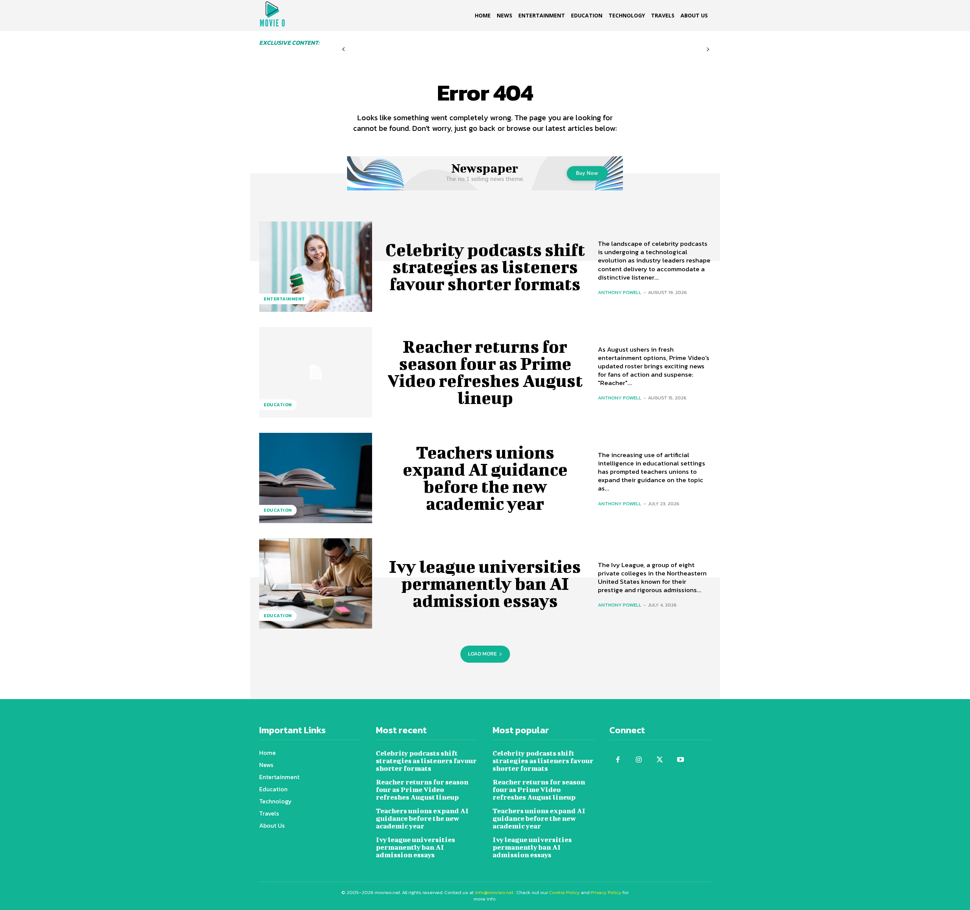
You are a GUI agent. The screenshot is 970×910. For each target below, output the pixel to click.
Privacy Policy (606, 892)
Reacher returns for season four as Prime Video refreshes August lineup (485, 371)
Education (278, 404)
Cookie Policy (564, 892)
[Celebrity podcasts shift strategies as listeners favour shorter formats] (315, 267)
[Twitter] (659, 760)
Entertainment (284, 298)
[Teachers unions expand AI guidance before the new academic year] (315, 478)
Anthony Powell (619, 292)
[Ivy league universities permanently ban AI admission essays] (315, 583)
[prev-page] (343, 49)
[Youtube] (680, 760)
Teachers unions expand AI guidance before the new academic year (485, 477)
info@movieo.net (494, 892)
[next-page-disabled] (708, 49)
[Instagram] (638, 760)
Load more (482, 654)
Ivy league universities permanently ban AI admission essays (485, 583)
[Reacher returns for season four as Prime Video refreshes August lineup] (315, 372)
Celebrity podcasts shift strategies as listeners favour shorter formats (485, 267)
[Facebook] (617, 760)
